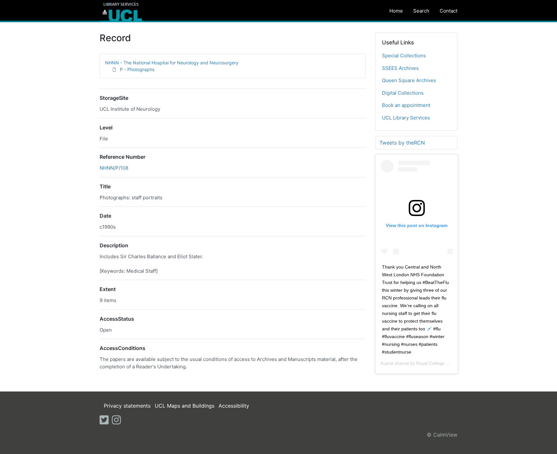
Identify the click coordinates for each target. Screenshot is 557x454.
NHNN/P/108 (114, 168)
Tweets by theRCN (402, 142)
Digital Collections (403, 93)
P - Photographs (137, 69)
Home (396, 11)
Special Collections (404, 55)
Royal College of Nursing (441, 363)
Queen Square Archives (409, 80)
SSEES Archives (400, 68)
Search (421, 11)
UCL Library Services (406, 118)
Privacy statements (127, 405)
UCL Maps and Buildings (184, 405)
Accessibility (234, 405)
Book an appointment (406, 105)
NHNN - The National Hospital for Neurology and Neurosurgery (172, 62)
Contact (448, 11)
